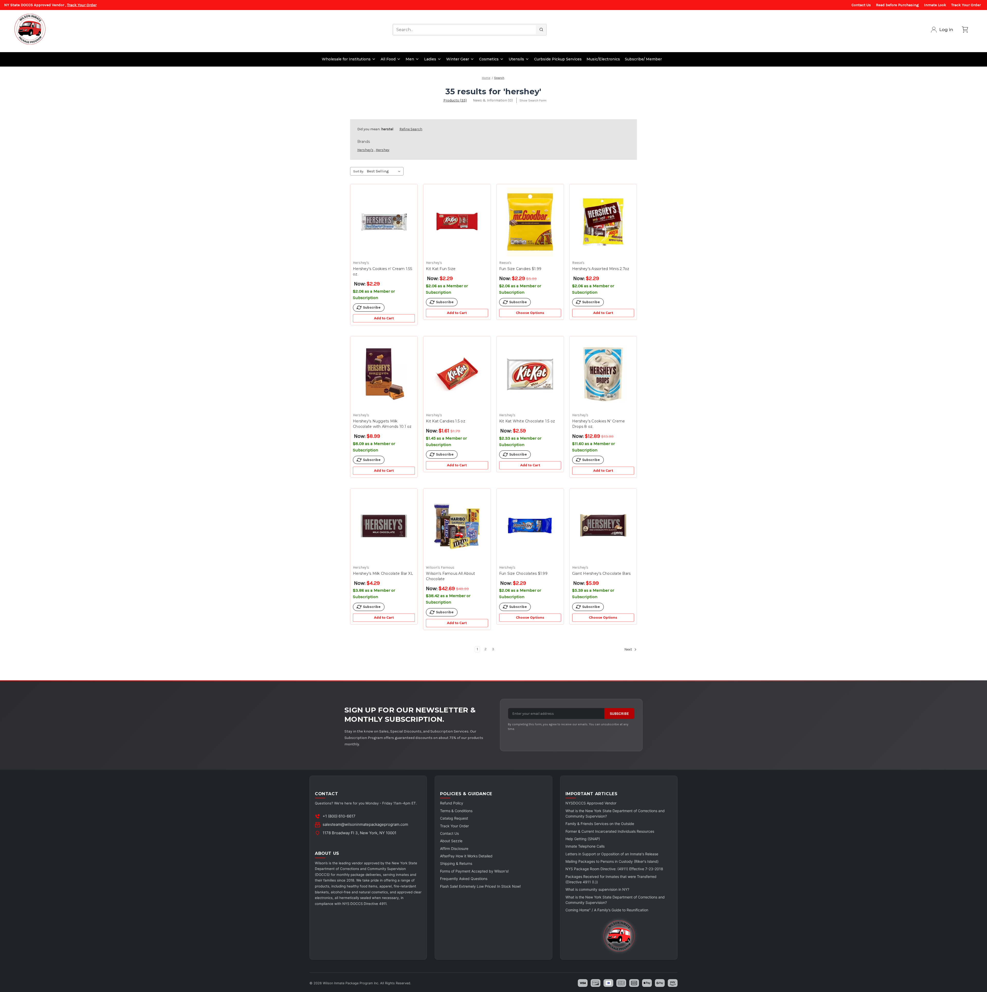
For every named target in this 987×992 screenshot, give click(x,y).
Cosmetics (489, 59)
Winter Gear (457, 59)
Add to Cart (384, 318)
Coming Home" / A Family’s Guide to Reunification (606, 910)
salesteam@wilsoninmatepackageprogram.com (365, 824)
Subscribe (619, 713)
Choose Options (530, 313)
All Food (388, 59)
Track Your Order (82, 5)
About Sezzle (451, 841)
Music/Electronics (603, 59)
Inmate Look (935, 5)
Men (410, 59)
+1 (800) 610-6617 (339, 816)
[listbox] (384, 171)
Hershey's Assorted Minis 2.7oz (600, 268)
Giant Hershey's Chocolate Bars (601, 573)
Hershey (382, 150)
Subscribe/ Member (643, 59)
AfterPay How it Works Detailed (466, 856)
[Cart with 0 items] (965, 29)
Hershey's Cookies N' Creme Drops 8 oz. (598, 424)
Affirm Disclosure (454, 848)
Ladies (430, 59)
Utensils (516, 59)
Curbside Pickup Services (558, 59)
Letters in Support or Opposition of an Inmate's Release (611, 854)
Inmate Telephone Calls (585, 846)
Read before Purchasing (897, 5)
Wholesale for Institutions (346, 59)
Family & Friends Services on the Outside (599, 823)
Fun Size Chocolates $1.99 (523, 573)
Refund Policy (451, 803)
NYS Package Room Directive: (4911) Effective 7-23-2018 (614, 869)
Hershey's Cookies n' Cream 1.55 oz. (382, 271)
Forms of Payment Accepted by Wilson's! (474, 871)
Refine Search (410, 129)
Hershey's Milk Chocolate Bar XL (383, 573)
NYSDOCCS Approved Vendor (590, 803)
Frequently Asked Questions (463, 878)
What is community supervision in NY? (597, 889)
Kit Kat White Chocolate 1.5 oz (527, 421)
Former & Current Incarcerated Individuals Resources (609, 831)
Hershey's (365, 150)
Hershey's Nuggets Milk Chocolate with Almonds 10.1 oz (382, 424)
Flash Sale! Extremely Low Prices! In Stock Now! (480, 886)
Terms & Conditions (456, 811)
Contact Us (861, 5)
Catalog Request (454, 818)
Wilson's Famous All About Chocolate (450, 576)
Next (628, 649)
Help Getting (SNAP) (582, 839)
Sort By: (358, 171)
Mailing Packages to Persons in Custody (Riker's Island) (612, 861)
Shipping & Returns (456, 863)
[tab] (455, 100)
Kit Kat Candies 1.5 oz (445, 421)
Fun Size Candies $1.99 (520, 268)
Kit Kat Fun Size (440, 268)
